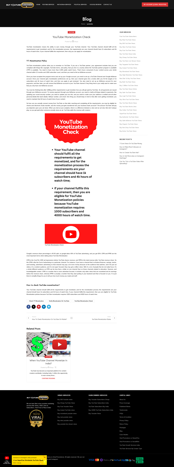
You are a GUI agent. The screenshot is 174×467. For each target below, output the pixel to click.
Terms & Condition (125, 417)
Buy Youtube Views (95, 413)
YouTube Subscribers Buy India (99, 406)
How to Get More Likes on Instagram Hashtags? (132, 157)
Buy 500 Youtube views (64, 399)
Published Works (125, 406)
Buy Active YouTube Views (128, 131)
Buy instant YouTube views (66, 410)
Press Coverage (125, 403)
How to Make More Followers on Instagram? (130, 148)
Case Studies (124, 434)
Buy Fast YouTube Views (128, 50)
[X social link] (34, 307)
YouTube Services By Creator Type (131, 448)
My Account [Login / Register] (155, 4)
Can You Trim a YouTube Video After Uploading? (132, 162)
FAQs (121, 413)
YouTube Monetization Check (83, 301)
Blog (121, 431)
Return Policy (124, 424)
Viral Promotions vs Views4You (129, 438)
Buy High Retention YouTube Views (131, 75)
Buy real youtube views (64, 417)
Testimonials (123, 410)
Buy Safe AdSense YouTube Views (131, 120)
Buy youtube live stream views (67, 424)
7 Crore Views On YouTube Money (131, 143)
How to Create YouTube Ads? (129, 152)
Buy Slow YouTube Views (128, 47)
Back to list (71, 318)
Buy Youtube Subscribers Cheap (99, 399)
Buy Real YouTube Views (128, 40)
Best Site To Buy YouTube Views (130, 78)
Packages (123, 427)
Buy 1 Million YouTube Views (129, 85)
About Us (122, 399)
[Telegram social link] (49, 307)
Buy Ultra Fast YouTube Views (129, 99)
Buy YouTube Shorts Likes (128, 106)
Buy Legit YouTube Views (128, 96)
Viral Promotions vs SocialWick (129, 441)
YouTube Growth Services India (130, 445)
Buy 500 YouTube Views (127, 43)
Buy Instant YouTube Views (128, 68)
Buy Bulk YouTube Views (127, 82)
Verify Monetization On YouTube (59, 301)
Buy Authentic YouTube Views (129, 117)
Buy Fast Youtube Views (65, 406)
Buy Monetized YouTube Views (129, 71)
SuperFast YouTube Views (128, 113)
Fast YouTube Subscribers (128, 36)
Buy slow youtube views (65, 420)
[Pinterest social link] (39, 307)
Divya (76, 41)
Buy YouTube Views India (128, 54)
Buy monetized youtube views (67, 413)
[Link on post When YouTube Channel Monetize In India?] (48, 344)
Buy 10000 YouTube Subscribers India (101, 410)
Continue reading (48, 378)
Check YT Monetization (36, 301)
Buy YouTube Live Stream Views (130, 61)
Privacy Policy (124, 420)
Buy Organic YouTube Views (129, 124)
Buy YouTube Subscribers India (99, 403)
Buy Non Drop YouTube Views (129, 127)
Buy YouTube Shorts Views (128, 103)
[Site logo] (20, 4)
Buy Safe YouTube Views (128, 92)
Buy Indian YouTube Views (128, 110)
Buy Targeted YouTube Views (129, 64)
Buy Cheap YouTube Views (128, 57)
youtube (90, 24)
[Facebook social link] (29, 307)
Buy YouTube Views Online (128, 89)
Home (83, 24)
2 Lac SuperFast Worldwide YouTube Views (28, 460)
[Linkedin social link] (44, 307)
